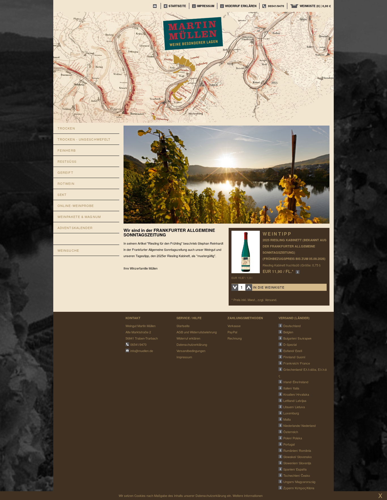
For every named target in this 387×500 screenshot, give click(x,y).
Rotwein (66, 183)
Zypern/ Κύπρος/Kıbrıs (298, 488)
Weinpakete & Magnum (79, 216)
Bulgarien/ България (297, 338)
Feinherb (67, 150)
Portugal (289, 444)
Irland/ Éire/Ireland (295, 382)
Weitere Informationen (248, 495)
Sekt (62, 194)
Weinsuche (68, 250)
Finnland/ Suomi (294, 357)
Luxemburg (291, 413)
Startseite (183, 325)
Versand (270, 299)
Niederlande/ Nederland (299, 425)
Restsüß (67, 161)
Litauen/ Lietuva (294, 406)
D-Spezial (290, 344)
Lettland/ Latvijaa (294, 400)
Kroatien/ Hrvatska (296, 394)
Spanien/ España (295, 469)
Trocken (66, 128)
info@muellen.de (141, 350)
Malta (287, 419)
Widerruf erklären (240, 6)
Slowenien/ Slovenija (297, 463)
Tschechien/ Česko (296, 475)
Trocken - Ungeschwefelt (84, 139)
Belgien (288, 332)
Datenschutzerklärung (192, 344)
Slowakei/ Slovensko (297, 456)
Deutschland (292, 325)
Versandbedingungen (191, 350)
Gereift (65, 172)
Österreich (290, 431)
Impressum (205, 6)
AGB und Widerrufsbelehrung (197, 332)
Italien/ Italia (291, 388)
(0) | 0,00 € (315, 6)
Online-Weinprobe (76, 205)
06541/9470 (276, 6)
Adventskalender (75, 227)
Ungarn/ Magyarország (299, 481)
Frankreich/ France (296, 363)
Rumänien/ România (297, 450)
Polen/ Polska (292, 438)
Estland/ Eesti (292, 350)
